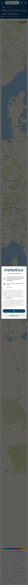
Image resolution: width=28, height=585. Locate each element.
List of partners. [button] (9, 298)
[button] (14, 288)
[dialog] (14, 292)
